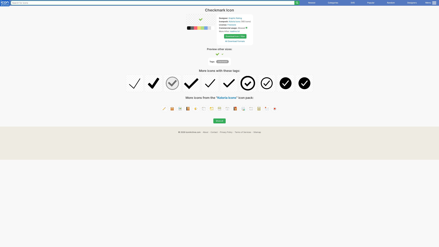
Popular (371, 3)
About (205, 132)
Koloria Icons (234, 21)
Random (391, 3)
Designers (412, 3)
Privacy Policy (226, 132)
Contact (214, 132)
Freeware (232, 25)
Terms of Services (243, 132)
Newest (311, 3)
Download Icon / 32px (235, 36)
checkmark (222, 61)
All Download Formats (235, 41)
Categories (333, 3)
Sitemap (257, 132)
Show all (219, 121)
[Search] (297, 3)
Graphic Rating (235, 18)
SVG (353, 3)
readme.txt (235, 31)
